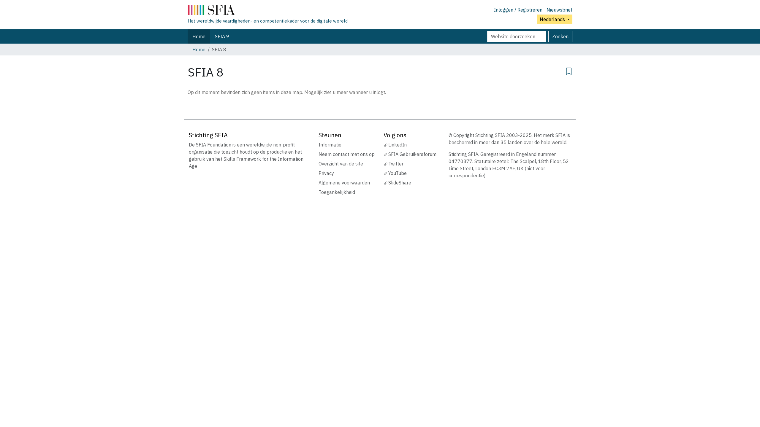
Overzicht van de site (341, 164)
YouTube (397, 173)
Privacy (326, 173)
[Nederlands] (268, 11)
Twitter (395, 164)
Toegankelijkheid (337, 192)
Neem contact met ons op (347, 154)
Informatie (330, 145)
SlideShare (399, 183)
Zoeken (560, 36)
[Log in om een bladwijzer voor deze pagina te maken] (568, 70)
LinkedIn (397, 145)
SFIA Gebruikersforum (412, 154)
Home (198, 36)
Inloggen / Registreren (518, 10)
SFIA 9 (222, 36)
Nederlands (553, 19)
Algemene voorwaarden (344, 183)
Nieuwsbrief (559, 10)
